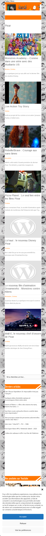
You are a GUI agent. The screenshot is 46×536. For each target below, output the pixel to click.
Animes (7, 69)
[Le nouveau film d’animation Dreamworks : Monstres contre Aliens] (23, 272)
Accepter (23, 517)
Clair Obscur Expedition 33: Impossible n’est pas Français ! (21, 393)
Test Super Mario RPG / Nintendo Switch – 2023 (21, 429)
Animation (8, 296)
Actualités (8, 158)
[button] (42, 489)
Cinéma (12, 69)
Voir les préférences (23, 530)
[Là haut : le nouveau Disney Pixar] (23, 227)
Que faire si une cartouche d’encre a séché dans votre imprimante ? (21, 412)
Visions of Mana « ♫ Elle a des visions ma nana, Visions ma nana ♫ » (21, 406)
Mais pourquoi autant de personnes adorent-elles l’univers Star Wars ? (22, 419)
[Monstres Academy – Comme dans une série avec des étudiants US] (23, 44)
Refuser (23, 523)
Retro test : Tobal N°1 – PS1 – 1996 (16, 424)
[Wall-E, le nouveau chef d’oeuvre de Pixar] (23, 320)
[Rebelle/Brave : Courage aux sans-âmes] (23, 137)
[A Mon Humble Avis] (23, 7)
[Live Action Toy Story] (23, 93)
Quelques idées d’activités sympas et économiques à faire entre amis (17, 399)
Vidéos (7, 111)
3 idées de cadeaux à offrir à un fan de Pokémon (21, 433)
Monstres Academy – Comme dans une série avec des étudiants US (21, 61)
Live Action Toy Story (17, 106)
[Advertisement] (24, 455)
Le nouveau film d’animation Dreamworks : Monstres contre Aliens (22, 288)
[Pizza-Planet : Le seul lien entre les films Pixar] (23, 182)
